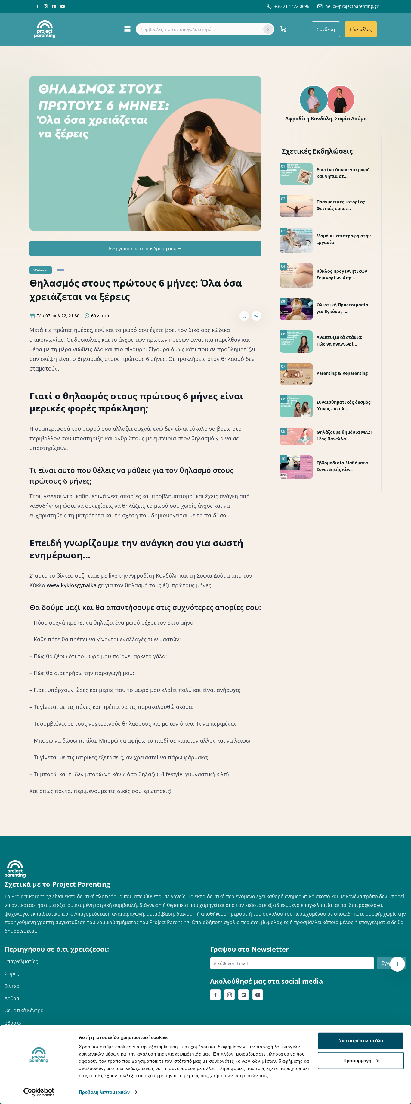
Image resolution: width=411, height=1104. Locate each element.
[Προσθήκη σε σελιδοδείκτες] (244, 316)
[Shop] (283, 29)
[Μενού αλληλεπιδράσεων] (397, 964)
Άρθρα (12, 998)
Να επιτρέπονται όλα (360, 1040)
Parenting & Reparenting (342, 373)
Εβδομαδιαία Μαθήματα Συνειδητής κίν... (342, 466)
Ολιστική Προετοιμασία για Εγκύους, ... (342, 308)
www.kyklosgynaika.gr (75, 585)
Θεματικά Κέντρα (24, 1010)
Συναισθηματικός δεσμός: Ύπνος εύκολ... (344, 405)
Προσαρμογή (357, 1060)
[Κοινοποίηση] (256, 316)
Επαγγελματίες (21, 961)
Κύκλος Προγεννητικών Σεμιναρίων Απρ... (342, 274)
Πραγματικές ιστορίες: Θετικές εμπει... (341, 205)
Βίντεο (12, 986)
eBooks (13, 1022)
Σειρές (12, 973)
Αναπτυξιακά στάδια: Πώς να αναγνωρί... (339, 340)
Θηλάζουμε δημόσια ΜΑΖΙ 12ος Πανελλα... (344, 435)
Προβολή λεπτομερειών (104, 1092)
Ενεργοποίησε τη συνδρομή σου (142, 248)
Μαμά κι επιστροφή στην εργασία (344, 239)
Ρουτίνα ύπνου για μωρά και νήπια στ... (343, 173)
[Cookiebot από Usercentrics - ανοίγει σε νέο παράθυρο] (39, 1092)
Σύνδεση (326, 29)
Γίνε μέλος (361, 29)
